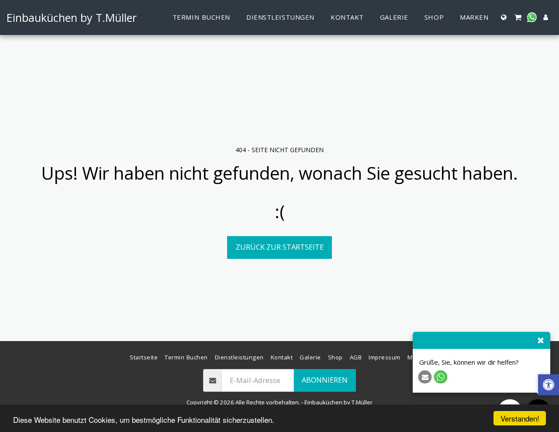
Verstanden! (519, 418)
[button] (517, 17)
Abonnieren (325, 380)
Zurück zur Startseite (280, 247)
